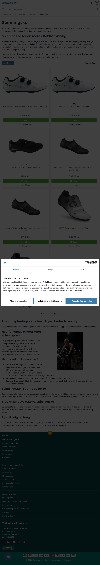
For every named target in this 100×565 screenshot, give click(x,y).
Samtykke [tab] (17, 270)
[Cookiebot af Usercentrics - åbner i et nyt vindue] (86, 262)
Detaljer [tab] (50, 270)
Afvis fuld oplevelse (18, 301)
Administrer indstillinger (48, 301)
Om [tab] (82, 270)
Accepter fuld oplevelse (82, 301)
